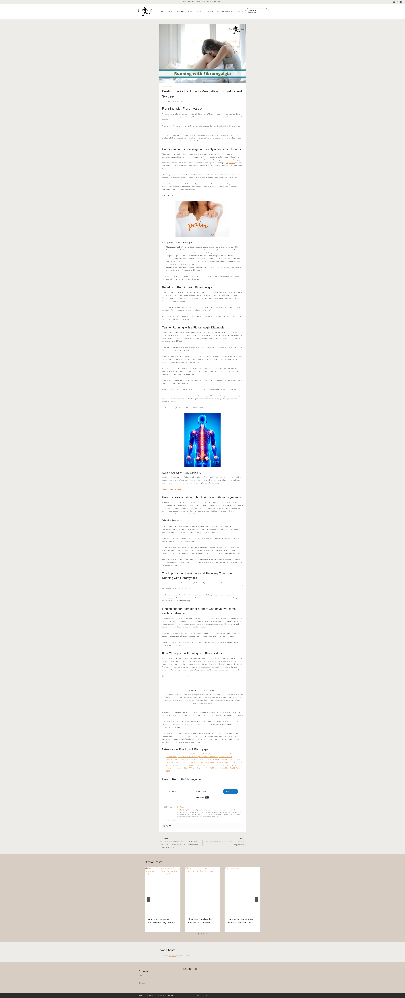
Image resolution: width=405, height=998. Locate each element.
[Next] (256, 899)
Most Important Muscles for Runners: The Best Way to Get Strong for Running (225, 842)
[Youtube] (170, 826)
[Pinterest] (400, 2)
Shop (140, 979)
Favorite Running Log (171, 489)
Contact (199, 11)
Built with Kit (203, 797)
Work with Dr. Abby (184, 520)
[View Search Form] (159, 11)
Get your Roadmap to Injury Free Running (202, 2)
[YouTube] (394, 2)
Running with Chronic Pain (186, 196)
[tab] (198, 934)
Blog (140, 976)
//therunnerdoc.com (170, 820)
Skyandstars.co (171, 995)
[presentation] (162, 890)
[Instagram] (397, 2)
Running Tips (167, 87)
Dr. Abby (167, 101)
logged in (172, 956)
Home (163, 11)
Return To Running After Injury (219, 11)
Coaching (181, 11)
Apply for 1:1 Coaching (253, 11)
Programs (240, 11)
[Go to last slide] (148, 899)
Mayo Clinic (230, 163)
